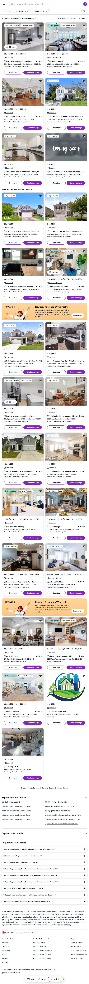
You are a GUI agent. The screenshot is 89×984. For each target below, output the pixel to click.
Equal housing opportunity (12, 972)
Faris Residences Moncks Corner (19, 61)
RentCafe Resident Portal (42, 958)
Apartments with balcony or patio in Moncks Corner (63, 815)
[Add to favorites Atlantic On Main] (84, 546)
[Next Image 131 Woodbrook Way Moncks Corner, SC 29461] (83, 207)
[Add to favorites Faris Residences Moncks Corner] (40, 26)
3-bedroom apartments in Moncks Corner (16, 815)
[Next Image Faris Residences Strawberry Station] (40, 391)
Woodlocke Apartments (16, 116)
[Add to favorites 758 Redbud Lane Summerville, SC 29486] (84, 436)
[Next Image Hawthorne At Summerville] (83, 632)
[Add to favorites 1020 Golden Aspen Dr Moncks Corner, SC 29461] (84, 81)
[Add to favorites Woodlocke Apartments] (40, 81)
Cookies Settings (77, 958)
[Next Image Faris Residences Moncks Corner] (40, 37)
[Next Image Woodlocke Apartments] (40, 92)
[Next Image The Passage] (83, 502)
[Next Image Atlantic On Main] (83, 557)
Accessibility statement (79, 954)
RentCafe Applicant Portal (42, 954)
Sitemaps (5, 962)
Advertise (5, 958)
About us (5, 943)
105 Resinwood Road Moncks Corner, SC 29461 (25, 172)
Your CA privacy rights (79, 950)
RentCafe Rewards (39, 946)
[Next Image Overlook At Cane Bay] (40, 502)
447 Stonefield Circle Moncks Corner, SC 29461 (25, 471)
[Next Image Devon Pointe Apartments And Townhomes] (40, 557)
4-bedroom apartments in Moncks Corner (16, 819)
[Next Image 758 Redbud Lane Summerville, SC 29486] (83, 447)
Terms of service (77, 943)
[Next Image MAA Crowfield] (40, 687)
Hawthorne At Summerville (60, 656)
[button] (23, 37)
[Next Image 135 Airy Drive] (40, 742)
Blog (3, 954)
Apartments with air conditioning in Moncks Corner (63, 819)
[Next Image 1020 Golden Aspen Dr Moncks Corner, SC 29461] (83, 92)
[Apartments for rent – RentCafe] (7, 932)
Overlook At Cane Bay (15, 526)
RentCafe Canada (39, 943)
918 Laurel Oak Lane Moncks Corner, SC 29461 (25, 231)
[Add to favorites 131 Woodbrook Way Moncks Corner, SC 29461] (84, 196)
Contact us (5, 946)
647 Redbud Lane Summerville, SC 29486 (23, 361)
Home (23, 788)
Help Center (6, 950)
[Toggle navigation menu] (4, 4)
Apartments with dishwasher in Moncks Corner (61, 824)
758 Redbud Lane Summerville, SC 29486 (66, 471)
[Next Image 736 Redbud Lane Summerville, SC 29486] (83, 391)
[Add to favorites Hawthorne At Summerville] (84, 620)
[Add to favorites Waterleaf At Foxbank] (84, 251)
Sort (83, 18)
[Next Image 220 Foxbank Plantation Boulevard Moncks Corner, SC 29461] (40, 262)
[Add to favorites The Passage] (84, 491)
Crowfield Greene (13, 656)
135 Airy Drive (12, 767)
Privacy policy (76, 946)
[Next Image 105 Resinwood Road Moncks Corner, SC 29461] (40, 147)
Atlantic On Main (56, 582)
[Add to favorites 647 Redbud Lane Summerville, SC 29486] (40, 325)
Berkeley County (48, 788)
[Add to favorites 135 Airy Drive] (40, 731)
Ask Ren (57, 979)
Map (32, 979)
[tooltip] (8, 57)
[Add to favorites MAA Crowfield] (40, 676)
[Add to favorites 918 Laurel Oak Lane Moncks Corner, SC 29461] (40, 196)
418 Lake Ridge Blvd (57, 711)
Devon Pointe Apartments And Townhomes (24, 582)
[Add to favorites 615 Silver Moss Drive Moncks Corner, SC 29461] (84, 136)
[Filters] (84, 11)
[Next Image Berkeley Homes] (83, 37)
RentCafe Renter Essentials (42, 950)
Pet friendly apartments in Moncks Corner (59, 806)
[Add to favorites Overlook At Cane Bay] (40, 491)
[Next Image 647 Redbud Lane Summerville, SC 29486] (40, 336)
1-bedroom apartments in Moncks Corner (16, 806)
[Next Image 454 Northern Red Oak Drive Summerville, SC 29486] (83, 336)
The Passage (54, 526)
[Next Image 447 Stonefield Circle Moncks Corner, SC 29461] (40, 447)
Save (43, 979)
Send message (33, 72)
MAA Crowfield (12, 711)
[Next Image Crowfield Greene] (40, 632)
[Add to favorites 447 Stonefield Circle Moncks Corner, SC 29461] (40, 436)
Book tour (13, 72)
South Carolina (33, 788)
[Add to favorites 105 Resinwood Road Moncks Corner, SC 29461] (40, 136)
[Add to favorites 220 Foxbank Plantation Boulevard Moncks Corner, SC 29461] (40, 251)
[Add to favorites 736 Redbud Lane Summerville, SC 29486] (84, 380)
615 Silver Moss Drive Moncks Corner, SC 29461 (69, 172)
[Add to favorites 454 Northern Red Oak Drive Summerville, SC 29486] (84, 325)
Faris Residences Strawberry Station (21, 416)
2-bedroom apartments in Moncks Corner (16, 811)
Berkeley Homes (56, 61)
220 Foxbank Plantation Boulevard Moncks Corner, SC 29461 (31, 286)
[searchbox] (48, 4)
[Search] (85, 4)
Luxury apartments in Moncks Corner (58, 811)
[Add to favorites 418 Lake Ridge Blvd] (84, 676)
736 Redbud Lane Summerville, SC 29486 (66, 416)
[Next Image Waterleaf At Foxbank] (83, 262)
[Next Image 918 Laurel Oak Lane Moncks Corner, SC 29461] (40, 207)
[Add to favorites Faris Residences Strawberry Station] (40, 380)
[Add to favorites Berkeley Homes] (84, 26)
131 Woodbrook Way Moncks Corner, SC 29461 (69, 231)
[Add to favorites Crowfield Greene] (40, 620)
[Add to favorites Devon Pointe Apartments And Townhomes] (40, 546)
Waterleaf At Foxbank (58, 286)
